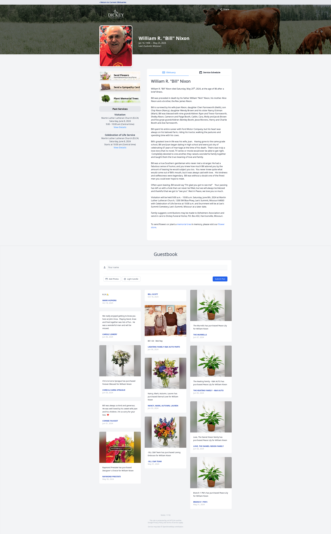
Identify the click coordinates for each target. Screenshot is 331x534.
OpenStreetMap (168, 527)
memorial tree (184, 224)
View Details (120, 127)
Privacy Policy (158, 522)
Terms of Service (173, 522)
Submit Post (220, 279)
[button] (120, 360)
